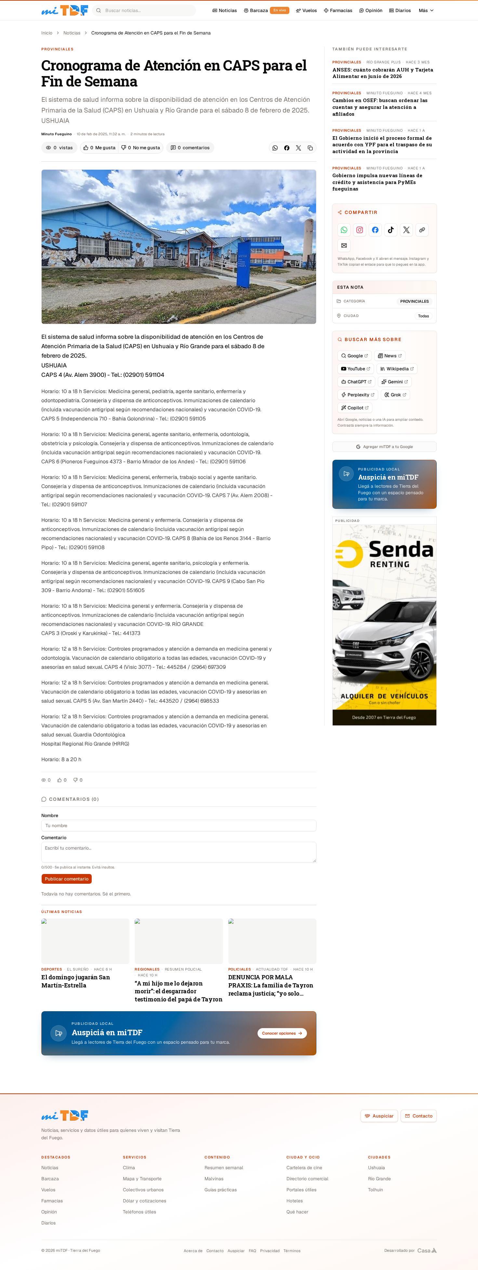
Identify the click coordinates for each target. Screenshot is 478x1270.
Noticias (71, 33)
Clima (129, 1168)
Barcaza (50, 1179)
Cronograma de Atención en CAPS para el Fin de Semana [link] (151, 33)
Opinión (49, 1212)
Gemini (395, 382)
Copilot (356, 408)
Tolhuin (375, 1190)
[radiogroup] (121, 147)
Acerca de (193, 1250)
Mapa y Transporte (142, 1179)
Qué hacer (297, 1212)
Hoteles (294, 1201)
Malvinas (214, 1179)
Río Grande (379, 1179)
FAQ (252, 1250)
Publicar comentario (66, 879)
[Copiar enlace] (310, 148)
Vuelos (48, 1190)
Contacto (422, 1116)
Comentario (53, 837)
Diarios (48, 1223)
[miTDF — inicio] (64, 1115)
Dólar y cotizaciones (144, 1201)
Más (423, 10)
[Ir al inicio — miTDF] (64, 10)
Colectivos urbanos (143, 1190)
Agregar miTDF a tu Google (388, 446)
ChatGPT (357, 382)
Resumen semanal (224, 1168)
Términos (292, 1250)
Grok (396, 395)
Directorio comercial (307, 1179)
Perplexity (358, 395)
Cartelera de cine (304, 1168)
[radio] (99, 147)
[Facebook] (287, 148)
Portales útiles (301, 1190)
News (390, 356)
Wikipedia (398, 369)
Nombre (49, 815)
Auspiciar (383, 1116)
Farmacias (52, 1201)
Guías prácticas (221, 1190)
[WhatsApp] (275, 148)
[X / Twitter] (298, 148)
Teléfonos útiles (139, 1212)
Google (355, 356)
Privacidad (270, 1250)
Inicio (46, 33)
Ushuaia (376, 1168)
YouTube (356, 369)
